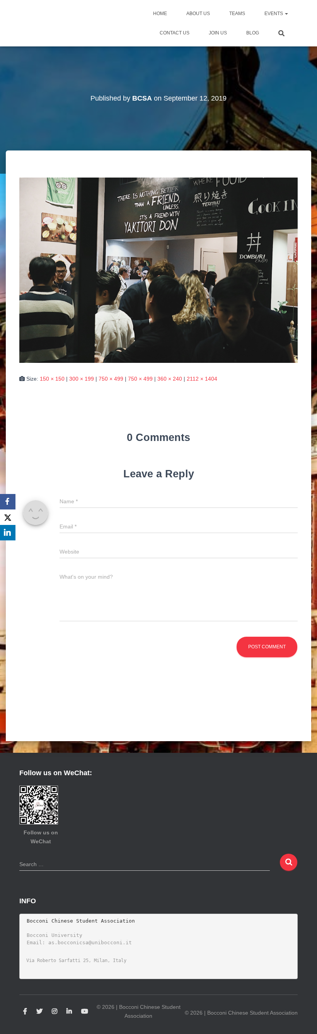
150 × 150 (52, 379)
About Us (198, 13)
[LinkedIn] (7, 532)
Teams (237, 13)
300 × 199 (81, 379)
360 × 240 (169, 379)
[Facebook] (7, 501)
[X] (7, 517)
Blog (252, 33)
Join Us (218, 33)
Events (274, 13)
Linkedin (69, 1011)
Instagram (54, 1011)
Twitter (39, 1011)
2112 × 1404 (202, 379)
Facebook (25, 1011)
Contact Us (174, 33)
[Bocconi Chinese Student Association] (39, 23)
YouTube (84, 1011)
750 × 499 (111, 379)
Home (160, 13)
